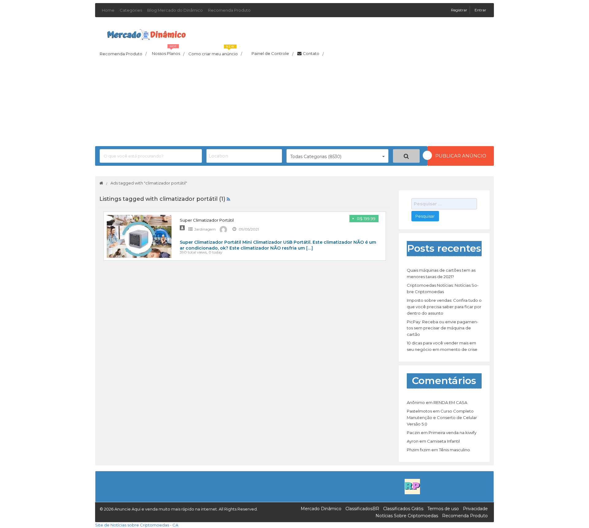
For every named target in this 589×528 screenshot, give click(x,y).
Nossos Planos (168, 51)
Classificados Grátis (403, 508)
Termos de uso (443, 508)
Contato (313, 53)
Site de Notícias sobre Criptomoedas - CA (136, 524)
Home (108, 10)
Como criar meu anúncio (215, 52)
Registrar (459, 10)
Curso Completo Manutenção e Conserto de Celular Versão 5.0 (442, 417)
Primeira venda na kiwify (452, 432)
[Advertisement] (294, 103)
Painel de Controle (272, 53)
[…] (309, 248)
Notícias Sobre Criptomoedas (406, 515)
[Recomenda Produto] (412, 486)
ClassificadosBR (362, 508)
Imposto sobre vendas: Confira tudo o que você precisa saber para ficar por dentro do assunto (444, 307)
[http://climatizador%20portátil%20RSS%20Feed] (228, 199)
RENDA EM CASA (450, 402)
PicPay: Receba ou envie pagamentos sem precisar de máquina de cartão (442, 328)
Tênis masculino (454, 449)
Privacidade (475, 508)
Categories (131, 10)
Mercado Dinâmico (321, 508)
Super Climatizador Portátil (207, 220)
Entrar (480, 10)
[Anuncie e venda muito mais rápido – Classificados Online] (146, 33)
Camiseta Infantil (443, 441)
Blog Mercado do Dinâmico (175, 10)
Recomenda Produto (229, 10)
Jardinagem (205, 229)
